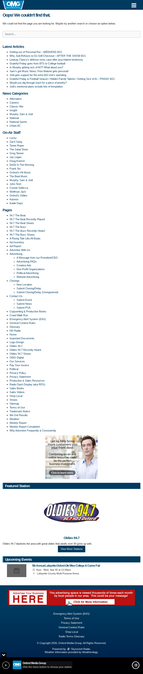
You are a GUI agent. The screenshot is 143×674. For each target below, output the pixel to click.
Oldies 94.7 (16, 346)
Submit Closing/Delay (29, 288)
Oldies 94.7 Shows (20, 353)
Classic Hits (16, 106)
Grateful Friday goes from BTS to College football (37, 63)
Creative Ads (24, 265)
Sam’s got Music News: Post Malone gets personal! (39, 71)
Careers (14, 102)
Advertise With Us (20, 249)
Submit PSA (24, 307)
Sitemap (14, 403)
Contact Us (16, 296)
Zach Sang (16, 141)
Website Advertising (28, 276)
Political (14, 369)
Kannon (14, 199)
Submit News (24, 303)
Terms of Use (17, 407)
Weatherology (90, 652)
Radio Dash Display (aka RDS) (27, 384)
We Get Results (19, 415)
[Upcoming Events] (17, 570)
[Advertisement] (71, 457)
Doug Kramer (17, 160)
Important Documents (22, 338)
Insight (13, 110)
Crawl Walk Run (19, 315)
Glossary (15, 326)
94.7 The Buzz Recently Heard (27, 230)
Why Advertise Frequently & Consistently (33, 430)
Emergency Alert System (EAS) (28, 319)
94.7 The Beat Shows (22, 223)
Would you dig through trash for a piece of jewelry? (38, 82)
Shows (13, 399)
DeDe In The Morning (22, 164)
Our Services (17, 361)
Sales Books (17, 388)
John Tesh (15, 183)
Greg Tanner (17, 153)
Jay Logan (15, 157)
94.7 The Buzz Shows (22, 234)
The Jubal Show (19, 149)
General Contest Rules (23, 322)
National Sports (18, 121)
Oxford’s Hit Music (20, 172)
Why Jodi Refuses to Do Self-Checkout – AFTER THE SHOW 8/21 (48, 55)
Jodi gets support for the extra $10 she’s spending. (38, 75)
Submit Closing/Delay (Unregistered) (37, 292)
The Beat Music (19, 176)
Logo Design (17, 342)
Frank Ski (15, 168)
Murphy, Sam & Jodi (21, 114)
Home (13, 334)
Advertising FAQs (27, 261)
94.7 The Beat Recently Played (27, 219)
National (14, 117)
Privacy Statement (20, 376)
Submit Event (24, 299)
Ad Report (15, 246)
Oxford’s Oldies (18, 195)
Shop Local (16, 395)
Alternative (16, 98)
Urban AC (15, 125)
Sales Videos (17, 392)
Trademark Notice (20, 411)
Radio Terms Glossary (71, 636)
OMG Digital (17, 357)
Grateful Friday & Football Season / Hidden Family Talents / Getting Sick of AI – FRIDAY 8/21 (62, 78)
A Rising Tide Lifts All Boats (25, 238)
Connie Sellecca (19, 187)
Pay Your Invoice (19, 365)
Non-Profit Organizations (31, 269)
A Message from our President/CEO (37, 257)
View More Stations (72, 548)
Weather (14, 418)
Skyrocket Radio (80, 648)
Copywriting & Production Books (28, 311)
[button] (134, 4)
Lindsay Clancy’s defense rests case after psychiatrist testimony (46, 59)
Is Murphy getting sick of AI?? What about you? (36, 67)
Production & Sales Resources (27, 380)
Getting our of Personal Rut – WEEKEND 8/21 (36, 51)
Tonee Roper (17, 145)
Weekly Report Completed (25, 426)
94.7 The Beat (17, 215)
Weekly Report (18, 422)
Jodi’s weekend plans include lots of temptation (36, 86)
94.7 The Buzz (18, 226)
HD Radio (15, 330)
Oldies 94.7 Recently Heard (25, 349)
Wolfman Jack (18, 191)
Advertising (16, 253)
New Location (24, 284)
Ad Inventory (17, 242)
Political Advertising (28, 273)
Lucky (13, 137)
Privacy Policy (18, 372)
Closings (15, 280)
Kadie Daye (16, 203)
